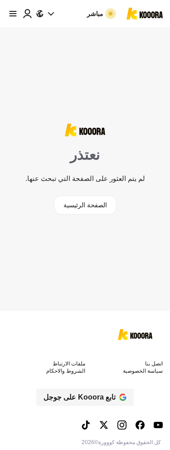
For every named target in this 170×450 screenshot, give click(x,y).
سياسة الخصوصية (143, 371)
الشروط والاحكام (65, 371)
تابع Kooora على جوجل (80, 397)
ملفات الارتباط (69, 363)
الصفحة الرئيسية (85, 205)
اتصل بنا (154, 363)
